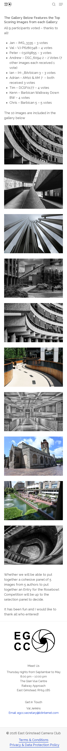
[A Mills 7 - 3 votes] (33, 456)
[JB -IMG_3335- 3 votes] (33, 144)
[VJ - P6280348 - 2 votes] (33, 189)
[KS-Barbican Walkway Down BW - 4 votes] (33, 411)
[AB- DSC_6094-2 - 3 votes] (33, 278)
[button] (61, 4)
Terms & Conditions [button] (33, 740)
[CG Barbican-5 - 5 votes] (33, 545)
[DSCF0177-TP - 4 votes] (33, 367)
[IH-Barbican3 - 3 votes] (33, 322)
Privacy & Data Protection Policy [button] (34, 745)
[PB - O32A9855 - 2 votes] (33, 233)
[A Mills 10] (33, 500)
